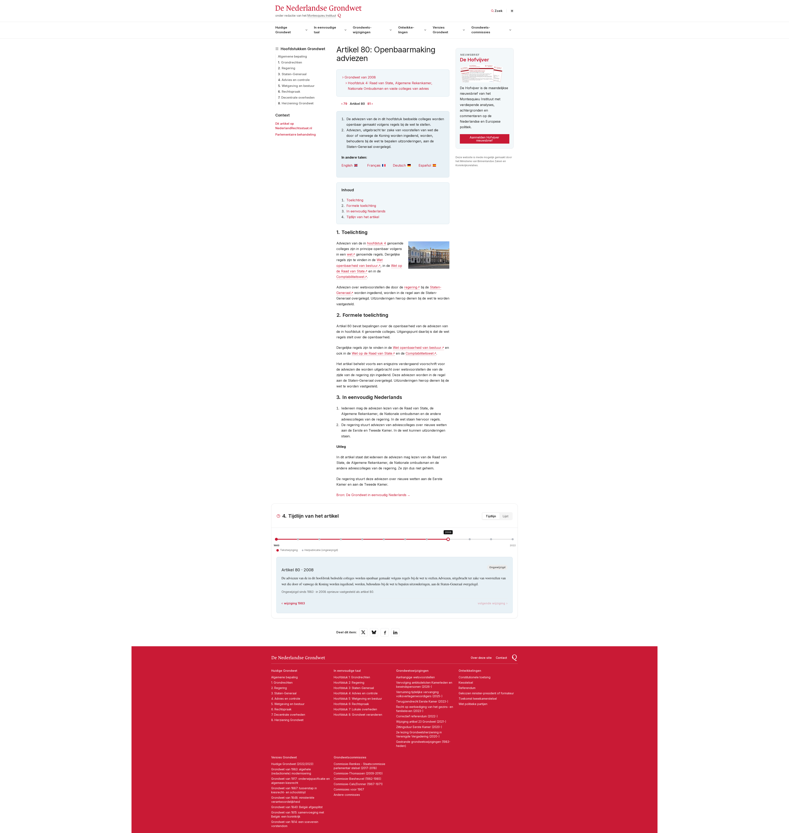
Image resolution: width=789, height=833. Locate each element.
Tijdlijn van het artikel (362, 217)
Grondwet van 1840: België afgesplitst (297, 807)
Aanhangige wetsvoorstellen (415, 677)
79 (345, 104)
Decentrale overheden (298, 97)
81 (369, 104)
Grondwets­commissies (480, 29)
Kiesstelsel (466, 682)
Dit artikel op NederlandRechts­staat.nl (293, 126)
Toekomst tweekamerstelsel (478, 698)
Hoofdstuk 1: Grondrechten (352, 677)
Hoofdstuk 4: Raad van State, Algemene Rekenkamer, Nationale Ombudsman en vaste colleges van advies (390, 86)
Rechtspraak (291, 91)
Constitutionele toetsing (474, 677)
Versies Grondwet (440, 29)
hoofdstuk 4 (376, 243)
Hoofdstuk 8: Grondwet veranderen (358, 714)
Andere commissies (347, 794)
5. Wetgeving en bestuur (288, 704)
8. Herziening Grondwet (287, 720)
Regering (288, 68)
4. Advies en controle (285, 698)
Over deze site (481, 657)
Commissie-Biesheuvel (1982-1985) (357, 778)
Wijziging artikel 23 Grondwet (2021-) (421, 721)
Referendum (467, 688)
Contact (501, 657)
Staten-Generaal (294, 74)
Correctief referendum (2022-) (417, 716)
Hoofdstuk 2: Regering (349, 682)
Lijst (505, 516)
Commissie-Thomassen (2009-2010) (358, 773)
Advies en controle (296, 80)
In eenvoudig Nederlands (365, 211)
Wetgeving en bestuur (298, 86)
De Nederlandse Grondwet (318, 8)
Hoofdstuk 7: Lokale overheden (355, 709)
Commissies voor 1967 (349, 789)
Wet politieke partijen (473, 704)
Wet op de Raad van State (372, 353)
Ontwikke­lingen (406, 29)
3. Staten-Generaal (283, 693)
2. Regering (279, 688)
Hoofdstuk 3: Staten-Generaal (354, 688)
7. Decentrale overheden (288, 714)
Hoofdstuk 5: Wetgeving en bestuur (358, 698)
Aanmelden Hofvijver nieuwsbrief (484, 138)
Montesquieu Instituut (321, 15)
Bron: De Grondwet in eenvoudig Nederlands (371, 495)
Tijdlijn (491, 516)
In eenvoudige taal (325, 29)
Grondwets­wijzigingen (362, 29)
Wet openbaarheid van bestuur (417, 348)
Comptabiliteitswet (350, 277)
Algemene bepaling (292, 56)
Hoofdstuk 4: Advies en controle (356, 693)
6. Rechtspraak (281, 709)
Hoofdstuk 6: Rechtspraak (351, 704)
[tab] (354, 165)
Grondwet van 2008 (360, 77)
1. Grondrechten (282, 682)
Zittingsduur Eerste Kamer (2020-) (419, 727)
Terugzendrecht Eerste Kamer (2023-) (422, 701)
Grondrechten (291, 62)
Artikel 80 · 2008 (297, 569)
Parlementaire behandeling (295, 134)
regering (410, 287)
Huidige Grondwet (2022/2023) (292, 764)
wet (349, 254)
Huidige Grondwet (283, 29)
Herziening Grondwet (298, 103)
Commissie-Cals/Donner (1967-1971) (358, 784)
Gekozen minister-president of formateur (486, 693)
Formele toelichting (361, 206)
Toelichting (354, 200)
